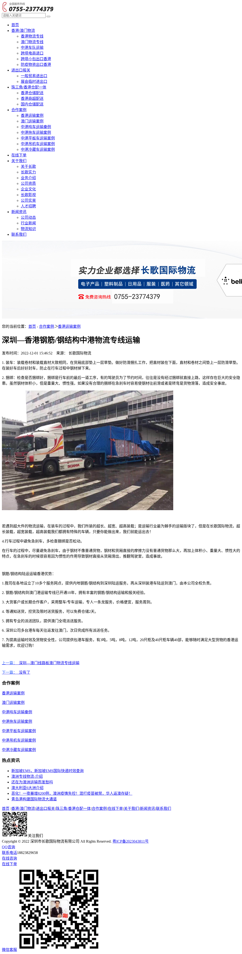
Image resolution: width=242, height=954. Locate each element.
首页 (15, 25)
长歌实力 (28, 172)
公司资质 (28, 183)
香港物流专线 (32, 36)
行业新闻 (28, 223)
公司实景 (28, 200)
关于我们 (18, 161)
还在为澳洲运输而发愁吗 (32, 782)
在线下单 (18, 155)
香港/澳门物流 (23, 31)
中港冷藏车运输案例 (38, 149)
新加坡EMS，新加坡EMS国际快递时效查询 (47, 771)
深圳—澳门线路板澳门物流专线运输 (40, 663)
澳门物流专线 (32, 42)
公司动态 (28, 217)
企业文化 (28, 189)
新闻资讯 (18, 212)
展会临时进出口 (34, 82)
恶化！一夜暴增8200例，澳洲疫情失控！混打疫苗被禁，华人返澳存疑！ (71, 793)
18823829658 (27, 853)
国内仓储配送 (32, 104)
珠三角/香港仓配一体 (28, 87)
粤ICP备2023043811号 (130, 841)
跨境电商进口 (32, 53)
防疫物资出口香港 (36, 65)
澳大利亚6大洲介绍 (27, 788)
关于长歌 (28, 166)
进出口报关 (20, 70)
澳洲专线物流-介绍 (27, 776)
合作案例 (18, 110)
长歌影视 (28, 195)
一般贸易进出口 (34, 76)
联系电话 (9, 853)
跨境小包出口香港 (36, 59)
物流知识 (28, 229)
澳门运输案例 (32, 121)
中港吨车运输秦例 (36, 127)
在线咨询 (9, 858)
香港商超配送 (32, 99)
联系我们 (18, 234)
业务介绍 (28, 178)
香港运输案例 (32, 115)
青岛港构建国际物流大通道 (34, 799)
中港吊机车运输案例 (38, 144)
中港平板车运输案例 (38, 138)
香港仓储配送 (32, 93)
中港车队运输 (32, 48)
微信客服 (9, 950)
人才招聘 (28, 206)
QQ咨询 (8, 847)
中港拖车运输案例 (36, 132)
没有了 (16, 672)
